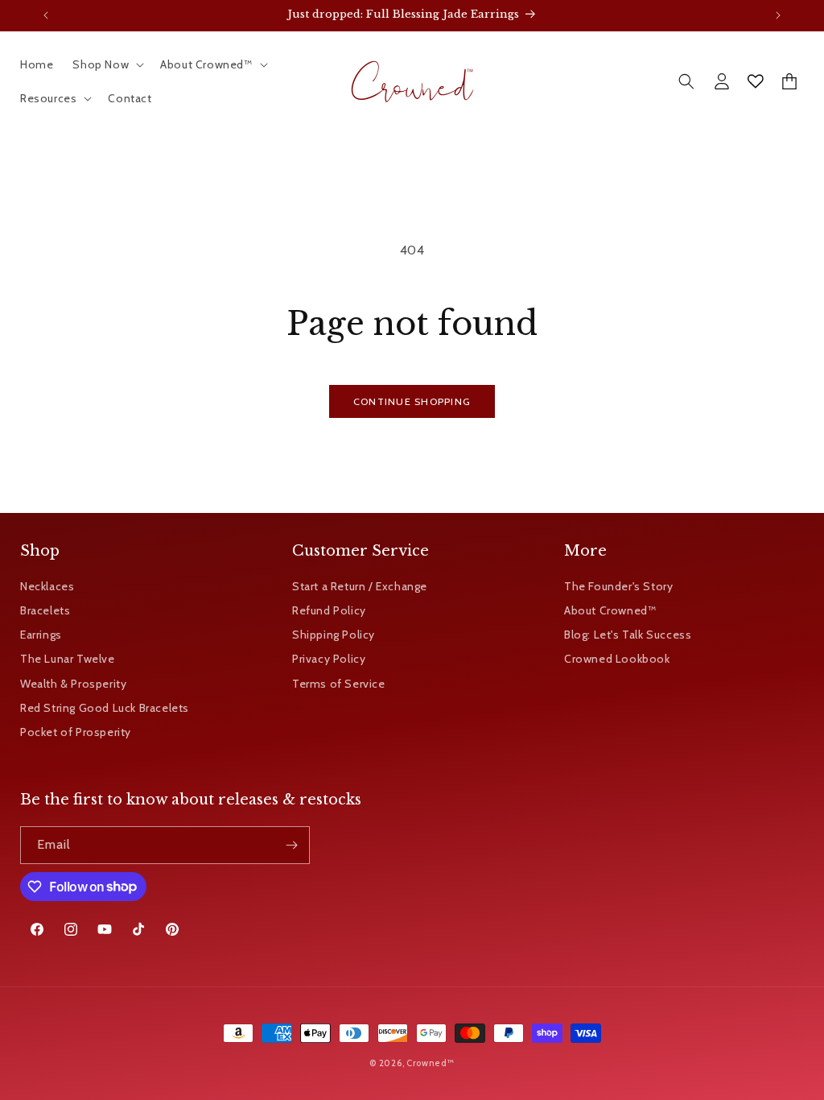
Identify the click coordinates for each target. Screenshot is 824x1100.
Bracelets (45, 610)
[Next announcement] (778, 15)
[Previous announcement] (46, 15)
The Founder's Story (618, 586)
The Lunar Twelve (67, 658)
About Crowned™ (610, 610)
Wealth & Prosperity (73, 683)
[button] (106, 64)
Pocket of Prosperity (75, 732)
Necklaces (47, 586)
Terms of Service (338, 683)
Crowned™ (430, 1063)
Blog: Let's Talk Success (627, 634)
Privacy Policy (328, 658)
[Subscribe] (291, 845)
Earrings (41, 634)
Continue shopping (412, 401)
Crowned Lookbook (617, 658)
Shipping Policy (333, 634)
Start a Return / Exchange (359, 586)
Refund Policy (329, 610)
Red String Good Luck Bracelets (104, 708)
